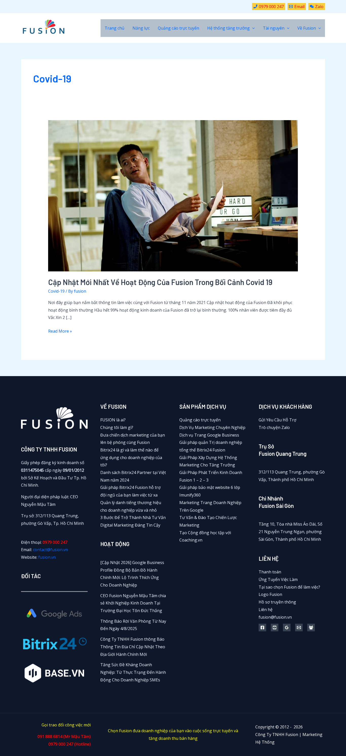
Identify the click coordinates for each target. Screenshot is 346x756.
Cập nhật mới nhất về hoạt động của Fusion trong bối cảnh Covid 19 (160, 282)
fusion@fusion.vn (275, 617)
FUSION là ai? (113, 420)
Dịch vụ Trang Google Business (209, 435)
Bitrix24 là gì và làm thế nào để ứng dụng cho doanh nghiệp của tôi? (131, 457)
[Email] (299, 627)
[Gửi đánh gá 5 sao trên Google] (287, 627)
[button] (252, 28)
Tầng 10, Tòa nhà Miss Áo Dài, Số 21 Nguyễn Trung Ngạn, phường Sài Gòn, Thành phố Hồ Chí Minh (290, 531)
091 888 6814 (49, 736)
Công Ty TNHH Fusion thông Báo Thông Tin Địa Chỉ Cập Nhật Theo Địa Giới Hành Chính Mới (132, 646)
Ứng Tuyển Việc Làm (278, 579)
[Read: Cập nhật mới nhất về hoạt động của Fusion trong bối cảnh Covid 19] (173, 195)
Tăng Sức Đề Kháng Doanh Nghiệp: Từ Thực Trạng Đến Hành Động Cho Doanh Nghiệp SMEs (133, 672)
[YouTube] (274, 627)
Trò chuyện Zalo (274, 427)
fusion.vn (47, 557)
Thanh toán (270, 572)
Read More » (60, 331)
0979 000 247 (55, 542)
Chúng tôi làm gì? (116, 427)
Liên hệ (266, 609)
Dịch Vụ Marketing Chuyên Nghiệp (212, 427)
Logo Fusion (270, 594)
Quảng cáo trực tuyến (200, 420)
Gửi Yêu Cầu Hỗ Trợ (277, 420)
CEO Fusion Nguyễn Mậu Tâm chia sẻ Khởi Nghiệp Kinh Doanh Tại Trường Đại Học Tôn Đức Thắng (133, 603)
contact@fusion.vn (50, 549)
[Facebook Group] (311, 627)
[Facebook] (262, 627)
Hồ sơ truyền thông (277, 602)
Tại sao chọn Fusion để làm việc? (289, 587)
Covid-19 (56, 291)
